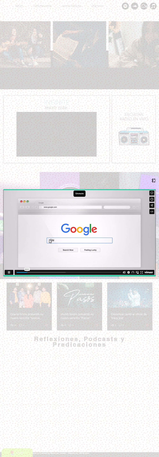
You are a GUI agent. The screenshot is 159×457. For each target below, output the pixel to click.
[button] (154, 180)
